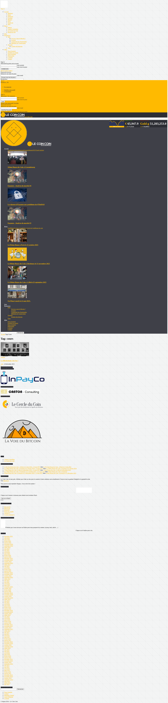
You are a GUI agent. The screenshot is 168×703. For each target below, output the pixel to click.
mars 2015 (7, 670)
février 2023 (7, 569)
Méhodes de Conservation (18, 43)
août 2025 (7, 538)
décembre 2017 (8, 624)
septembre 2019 (8, 598)
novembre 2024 (8, 544)
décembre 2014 (8, 675)
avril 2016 (7, 653)
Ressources (7, 35)
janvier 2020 (7, 591)
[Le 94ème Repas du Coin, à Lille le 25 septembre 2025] (17, 279)
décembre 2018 (8, 610)
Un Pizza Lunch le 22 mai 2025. (19, 301)
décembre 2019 (8, 593)
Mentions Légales (9, 695)
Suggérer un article (13, 52)
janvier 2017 (7, 640)
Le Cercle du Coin (13, 30)
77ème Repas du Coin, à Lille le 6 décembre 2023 (57, 470)
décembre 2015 (8, 659)
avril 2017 (7, 635)
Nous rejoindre (12, 54)
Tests (9, 48)
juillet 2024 (7, 547)
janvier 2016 (7, 657)
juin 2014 (6, 684)
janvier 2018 (7, 623)
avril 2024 (7, 552)
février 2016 (7, 656)
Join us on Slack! (5, 498)
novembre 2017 (8, 626)
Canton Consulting (13, 29)
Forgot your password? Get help (10, 103)
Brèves (7, 508)
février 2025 (7, 541)
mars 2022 (7, 585)
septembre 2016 (8, 646)
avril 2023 (7, 568)
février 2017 (7, 638)
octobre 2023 (7, 561)
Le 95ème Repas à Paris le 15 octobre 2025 (23, 245)
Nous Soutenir (12, 51)
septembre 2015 (8, 664)
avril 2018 (7, 618)
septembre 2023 (8, 563)
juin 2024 (6, 549)
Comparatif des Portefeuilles (19, 41)
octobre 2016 (7, 645)
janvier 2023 (7, 571)
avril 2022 (7, 583)
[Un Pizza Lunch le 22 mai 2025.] (17, 297)
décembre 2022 (8, 572)
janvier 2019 (7, 609)
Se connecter (7, 87)
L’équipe (10, 57)
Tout (9, 150)
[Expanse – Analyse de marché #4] (17, 182)
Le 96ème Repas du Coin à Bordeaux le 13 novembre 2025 (29, 264)
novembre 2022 (8, 574)
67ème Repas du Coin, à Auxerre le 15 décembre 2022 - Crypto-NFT (23, 473)
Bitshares (10, 13)
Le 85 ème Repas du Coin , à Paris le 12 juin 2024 (57, 467)
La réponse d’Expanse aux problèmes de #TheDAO (26, 204)
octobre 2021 (7, 588)
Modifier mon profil (9, 90)
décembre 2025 (8, 536)
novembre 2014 (8, 676)
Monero (10, 19)
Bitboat (10, 27)
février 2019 (7, 607)
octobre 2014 (7, 678)
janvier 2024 (7, 557)
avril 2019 (7, 604)
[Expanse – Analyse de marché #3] (17, 219)
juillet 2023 (7, 564)
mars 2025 (7, 539)
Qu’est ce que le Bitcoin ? (18, 38)
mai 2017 (6, 634)
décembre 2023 (8, 558)
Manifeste (6, 480)
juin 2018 (6, 616)
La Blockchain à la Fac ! (9, 361)
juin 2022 (6, 580)
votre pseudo (20, 65)
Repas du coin (12, 32)
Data (5, 34)
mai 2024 (6, 550)
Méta (5, 49)
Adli (2, 364)
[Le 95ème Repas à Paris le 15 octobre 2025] (17, 241)
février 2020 (7, 590)
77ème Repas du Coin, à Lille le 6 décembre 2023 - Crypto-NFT (22, 470)
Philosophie (11, 56)
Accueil (6, 12)
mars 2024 (7, 553)
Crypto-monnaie (9, 515)
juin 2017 (6, 632)
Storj (9, 24)
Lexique (13, 40)
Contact (10, 59)
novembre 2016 (8, 643)
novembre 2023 (8, 560)
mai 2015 (6, 667)
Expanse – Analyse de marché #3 (19, 223)
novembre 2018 (8, 612)
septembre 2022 (8, 577)
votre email (20, 75)
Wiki (9, 37)
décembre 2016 (8, 642)
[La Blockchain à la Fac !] (15, 355)
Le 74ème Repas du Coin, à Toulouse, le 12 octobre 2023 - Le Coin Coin (24, 471)
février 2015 (7, 672)
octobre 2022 (7, 576)
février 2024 (7, 555)
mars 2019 (7, 605)
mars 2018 (7, 620)
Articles (3, 357)
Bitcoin (7, 507)
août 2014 (7, 681)
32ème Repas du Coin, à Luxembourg (21, 167)
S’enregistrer (7, 91)
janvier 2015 (7, 673)
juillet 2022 (7, 579)
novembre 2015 (8, 661)
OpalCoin (10, 23)
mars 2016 (7, 654)
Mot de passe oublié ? (7, 70)
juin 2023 (6, 566)
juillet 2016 (7, 648)
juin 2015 (6, 665)
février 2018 (7, 621)
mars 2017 (7, 637)
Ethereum (10, 16)
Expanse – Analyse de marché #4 (19, 186)
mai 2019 (6, 602)
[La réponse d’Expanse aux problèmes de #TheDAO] (17, 201)
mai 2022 (6, 582)
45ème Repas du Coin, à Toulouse (57, 471)
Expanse (10, 18)
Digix (9, 15)
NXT (9, 21)
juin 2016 (6, 650)
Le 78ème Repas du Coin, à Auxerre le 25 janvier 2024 (61, 468)
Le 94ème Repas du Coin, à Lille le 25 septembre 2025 (27, 282)
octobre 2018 (7, 613)
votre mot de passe (22, 67)
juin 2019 (6, 601)
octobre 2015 (7, 662)
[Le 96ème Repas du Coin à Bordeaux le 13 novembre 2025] (17, 260)
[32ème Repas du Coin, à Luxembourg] (17, 163)
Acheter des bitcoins (16, 46)
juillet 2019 (7, 599)
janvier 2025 (7, 542)
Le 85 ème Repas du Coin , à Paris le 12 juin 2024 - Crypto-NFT (22, 467)
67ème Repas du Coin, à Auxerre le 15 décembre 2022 (61, 473)
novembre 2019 (8, 594)
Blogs (5, 26)
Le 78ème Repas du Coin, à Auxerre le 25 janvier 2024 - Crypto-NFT (23, 468)
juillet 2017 (7, 631)
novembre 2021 (8, 587)
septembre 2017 (8, 629)
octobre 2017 (7, 627)
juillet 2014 (7, 683)
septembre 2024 (8, 546)
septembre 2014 (8, 679)
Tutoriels (10, 45)
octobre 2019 (7, 596)
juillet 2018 (7, 615)
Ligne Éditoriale (8, 697)
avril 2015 (7, 668)
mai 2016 (6, 651)
